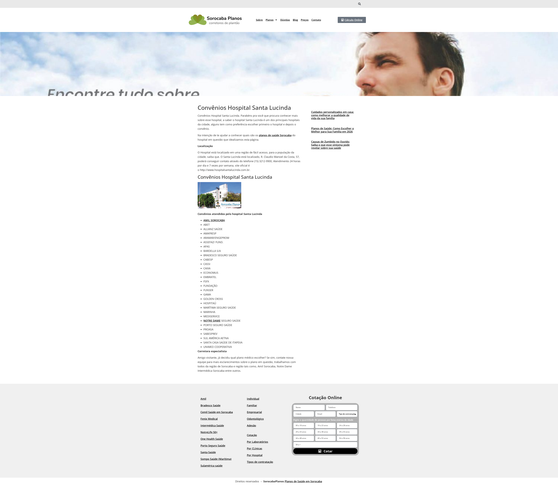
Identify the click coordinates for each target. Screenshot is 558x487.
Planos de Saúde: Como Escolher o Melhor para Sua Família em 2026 (332, 130)
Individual (253, 398)
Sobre (259, 20)
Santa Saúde (208, 452)
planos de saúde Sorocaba (275, 135)
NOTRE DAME (211, 320)
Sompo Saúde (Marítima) (216, 459)
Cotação (252, 435)
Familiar (252, 405)
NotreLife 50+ (209, 432)
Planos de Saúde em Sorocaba (303, 481)
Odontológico (255, 419)
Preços (304, 20)
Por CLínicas (254, 448)
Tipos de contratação (260, 462)
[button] (359, 4)
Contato (316, 20)
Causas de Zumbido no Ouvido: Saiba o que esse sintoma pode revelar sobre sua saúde (330, 145)
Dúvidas (285, 20)
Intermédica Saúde (212, 425)
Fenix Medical (209, 419)
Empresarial (254, 412)
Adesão (251, 425)
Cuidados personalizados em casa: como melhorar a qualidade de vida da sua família (332, 115)
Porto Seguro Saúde (213, 445)
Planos (269, 20)
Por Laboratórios (257, 442)
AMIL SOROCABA (214, 220)
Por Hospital (254, 455)
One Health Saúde (212, 439)
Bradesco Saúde (210, 405)
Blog (295, 20)
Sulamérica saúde (211, 465)
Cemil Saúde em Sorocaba (217, 412)
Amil (203, 398)
